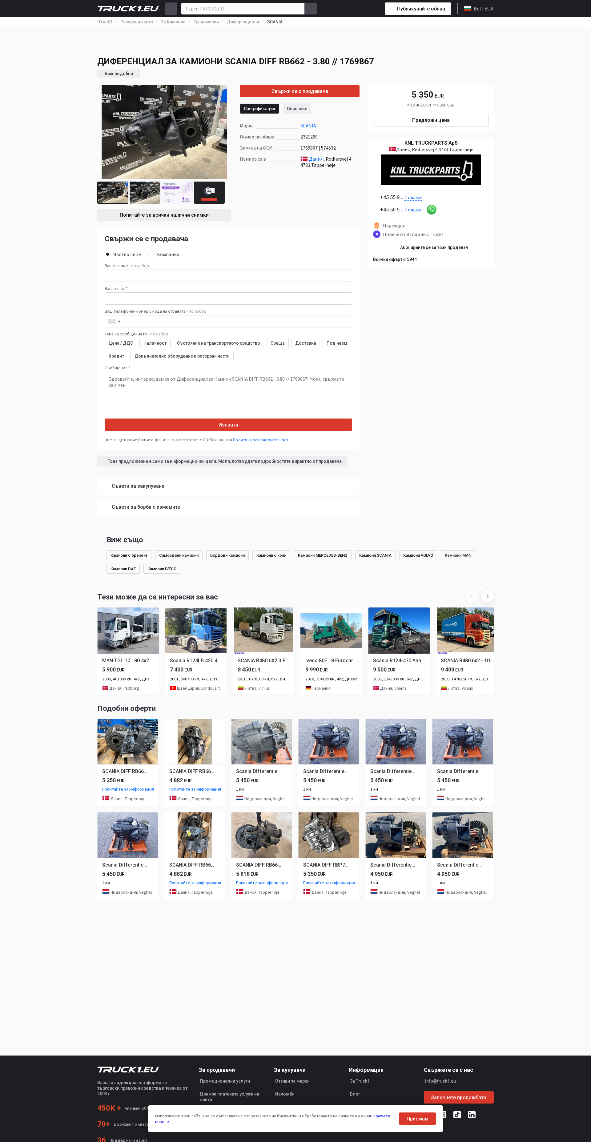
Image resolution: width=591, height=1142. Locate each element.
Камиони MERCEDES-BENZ (323, 555)
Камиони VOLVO (418, 555)
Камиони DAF (123, 569)
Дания (316, 159)
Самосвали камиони (179, 555)
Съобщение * (118, 368)
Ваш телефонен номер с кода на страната (156, 311)
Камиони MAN (458, 555)
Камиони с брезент (129, 555)
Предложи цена (431, 120)
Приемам (417, 1119)
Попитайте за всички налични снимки (164, 215)
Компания (168, 254)
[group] (128, 650)
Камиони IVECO (161, 569)
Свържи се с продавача (299, 91)
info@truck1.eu (440, 1081)
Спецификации (259, 108)
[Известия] (358, 8)
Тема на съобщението (136, 334)
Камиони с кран (271, 555)
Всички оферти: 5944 (395, 259)
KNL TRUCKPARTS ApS (431, 143)
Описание (297, 108)
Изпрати (228, 425)
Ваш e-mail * (116, 288)
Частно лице (127, 254)
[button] (487, 596)
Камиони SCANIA (375, 555)
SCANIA (308, 125)
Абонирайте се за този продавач (434, 247)
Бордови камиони (227, 555)
